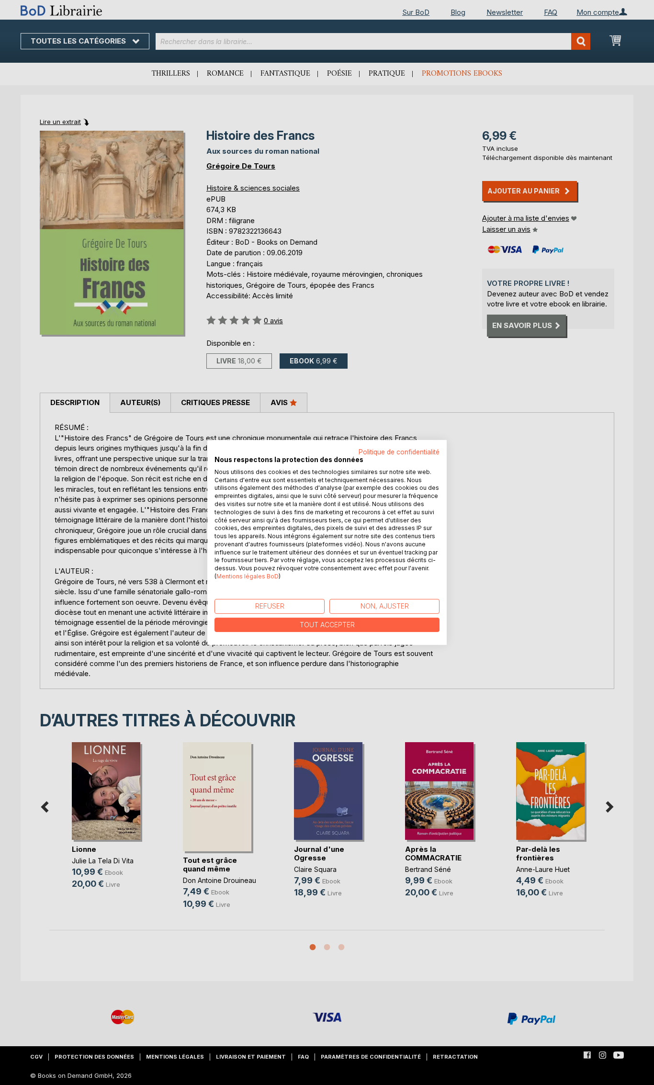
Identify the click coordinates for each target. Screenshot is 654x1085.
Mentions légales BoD (247, 576)
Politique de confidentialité (399, 452)
